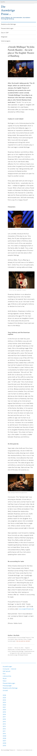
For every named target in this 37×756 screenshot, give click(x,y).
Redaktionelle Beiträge (8, 24)
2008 (4, 738)
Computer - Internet (9, 669)
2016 (4, 719)
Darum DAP (4, 33)
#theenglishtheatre (23, 655)
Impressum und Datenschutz (24, 750)
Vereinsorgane (5, 41)
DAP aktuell (6, 671)
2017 (4, 717)
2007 (4, 741)
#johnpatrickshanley (25, 653)
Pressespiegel (7, 686)
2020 (4, 710)
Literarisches (7, 676)
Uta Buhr (10, 648)
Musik (5, 678)
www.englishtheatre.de (25, 609)
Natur (4, 681)
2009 (4, 736)
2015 (4, 722)
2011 (4, 731)
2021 (4, 707)
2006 (4, 743)
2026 (4, 695)
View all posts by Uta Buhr (23, 641)
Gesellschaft (11, 649)
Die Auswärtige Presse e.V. (8, 750)
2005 (4, 746)
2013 (4, 726)
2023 (4, 702)
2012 (4, 729)
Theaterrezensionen (29, 651)
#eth (18, 653)
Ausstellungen (7, 666)
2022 (4, 705)
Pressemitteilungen (7, 28)
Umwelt (5, 690)
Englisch (27, 648)
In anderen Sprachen (20, 649)
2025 (4, 698)
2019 (4, 712)
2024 (4, 700)
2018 (4, 714)
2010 (4, 734)
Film (4, 674)
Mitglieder (4, 37)
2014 (4, 724)
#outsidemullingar (12, 655)
